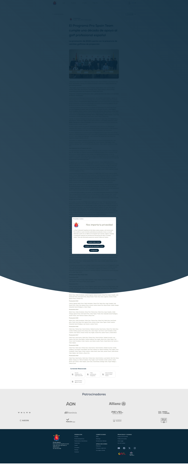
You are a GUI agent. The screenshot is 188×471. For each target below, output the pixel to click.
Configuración (94, 250)
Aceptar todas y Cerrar (94, 242)
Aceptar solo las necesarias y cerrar (94, 246)
